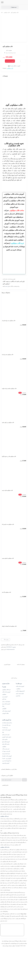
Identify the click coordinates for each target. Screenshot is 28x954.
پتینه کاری (4, 699)
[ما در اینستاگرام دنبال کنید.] (2, 773)
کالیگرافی (4, 708)
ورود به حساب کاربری (22, 7)
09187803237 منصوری (11, 647)
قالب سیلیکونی (7, 12)
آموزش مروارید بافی (6, 711)
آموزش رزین (4, 696)
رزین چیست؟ (5, 727)
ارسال (24, 779)
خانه (2, 12)
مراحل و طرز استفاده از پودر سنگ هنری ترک (7, 724)
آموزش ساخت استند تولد (6, 731)
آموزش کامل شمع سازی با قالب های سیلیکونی (6, 744)
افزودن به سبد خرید (10, 61)
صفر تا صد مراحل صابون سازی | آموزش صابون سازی (6, 737)
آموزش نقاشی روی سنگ (6, 705)
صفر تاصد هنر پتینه (6, 753)
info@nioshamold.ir (10, 649)
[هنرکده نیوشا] (15, 2)
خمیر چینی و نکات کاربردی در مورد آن (6, 750)
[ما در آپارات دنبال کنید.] (6, 773)
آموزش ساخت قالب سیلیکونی (6, 693)
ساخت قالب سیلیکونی (16, 210)
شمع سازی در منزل (6, 701)
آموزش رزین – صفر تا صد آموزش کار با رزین (6, 759)
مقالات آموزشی (5, 713)
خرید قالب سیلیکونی (17, 243)
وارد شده (7, 286)
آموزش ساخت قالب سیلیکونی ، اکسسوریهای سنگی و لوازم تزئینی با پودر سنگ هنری (20, 691)
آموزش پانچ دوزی (5, 763)
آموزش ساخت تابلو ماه (7, 756)
